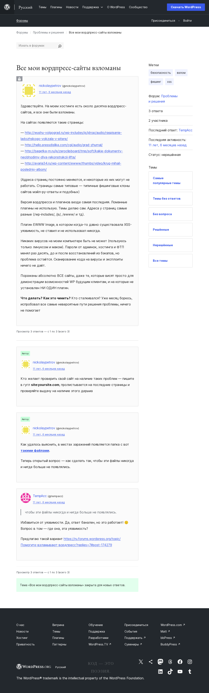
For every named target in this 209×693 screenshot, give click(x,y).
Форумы (22, 20)
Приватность (25, 644)
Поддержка (97, 631)
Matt (165, 631)
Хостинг (22, 637)
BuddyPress (170, 644)
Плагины (58, 637)
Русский (60, 667)
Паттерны (59, 644)
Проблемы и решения (48, 32)
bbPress (168, 637)
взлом (181, 72)
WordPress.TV (100, 644)
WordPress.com (173, 625)
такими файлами (35, 450)
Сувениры (133, 644)
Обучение (96, 625)
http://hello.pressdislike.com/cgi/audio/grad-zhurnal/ (64, 145)
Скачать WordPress (186, 7)
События (131, 631)
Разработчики (98, 637)
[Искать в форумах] (60, 45)
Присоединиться (136, 625)
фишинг (156, 81)
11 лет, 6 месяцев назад (55, 92)
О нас (20, 625)
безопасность (161, 72)
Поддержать (135, 637)
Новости (22, 631)
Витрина (58, 625)
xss (169, 81)
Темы (56, 631)
